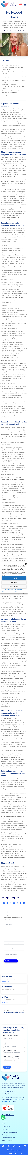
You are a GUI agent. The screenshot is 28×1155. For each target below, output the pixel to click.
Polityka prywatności (8, 1137)
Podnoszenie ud (8, 987)
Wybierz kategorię (7, 1056)
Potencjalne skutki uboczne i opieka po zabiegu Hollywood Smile (13, 91)
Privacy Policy (16, 1099)
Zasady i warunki (7, 1140)
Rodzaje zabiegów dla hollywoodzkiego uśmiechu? (13, 72)
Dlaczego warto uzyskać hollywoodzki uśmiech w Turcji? (13, 68)
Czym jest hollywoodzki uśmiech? (11, 65)
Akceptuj (14, 578)
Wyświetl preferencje (14, 586)
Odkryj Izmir (6, 1126)
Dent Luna (5, 1129)
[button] (25, 563)
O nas (4, 1118)
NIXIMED (10, 1153)
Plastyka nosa (7, 976)
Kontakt (4, 1121)
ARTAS (5, 997)
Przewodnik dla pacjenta (10, 1132)
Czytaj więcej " (5, 981)
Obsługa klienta (7, 1135)
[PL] (21, 4)
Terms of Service (7, 1101)
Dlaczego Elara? (6, 95)
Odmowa (14, 582)
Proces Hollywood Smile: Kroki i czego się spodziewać (14, 77)
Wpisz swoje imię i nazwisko (10, 1035)
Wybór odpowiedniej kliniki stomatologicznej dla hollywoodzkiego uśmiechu (13, 86)
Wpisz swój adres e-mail (9, 1050)
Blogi (3, 1123)
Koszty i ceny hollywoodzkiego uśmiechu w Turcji (14, 81)
